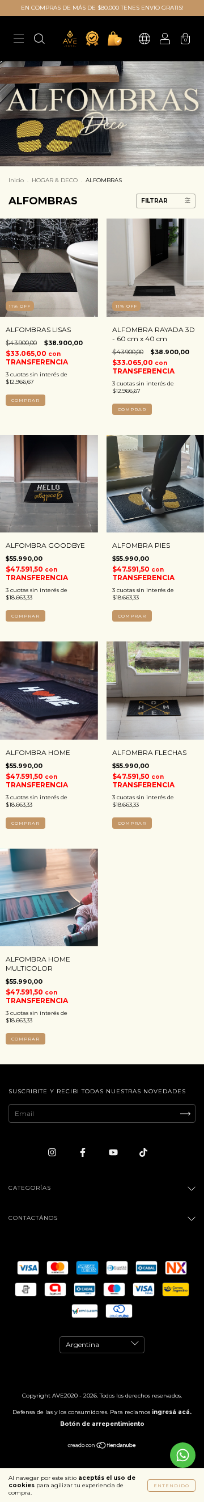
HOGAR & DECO (55, 180)
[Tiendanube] (102, 1446)
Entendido (171, 1485)
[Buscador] (39, 40)
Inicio (16, 180)
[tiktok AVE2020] (143, 1152)
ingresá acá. (172, 1412)
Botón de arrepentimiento (102, 1424)
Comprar (25, 400)
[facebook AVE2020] (84, 1152)
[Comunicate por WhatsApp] (183, 1455)
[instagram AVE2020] (53, 1152)
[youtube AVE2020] (114, 1152)
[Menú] (18, 40)
